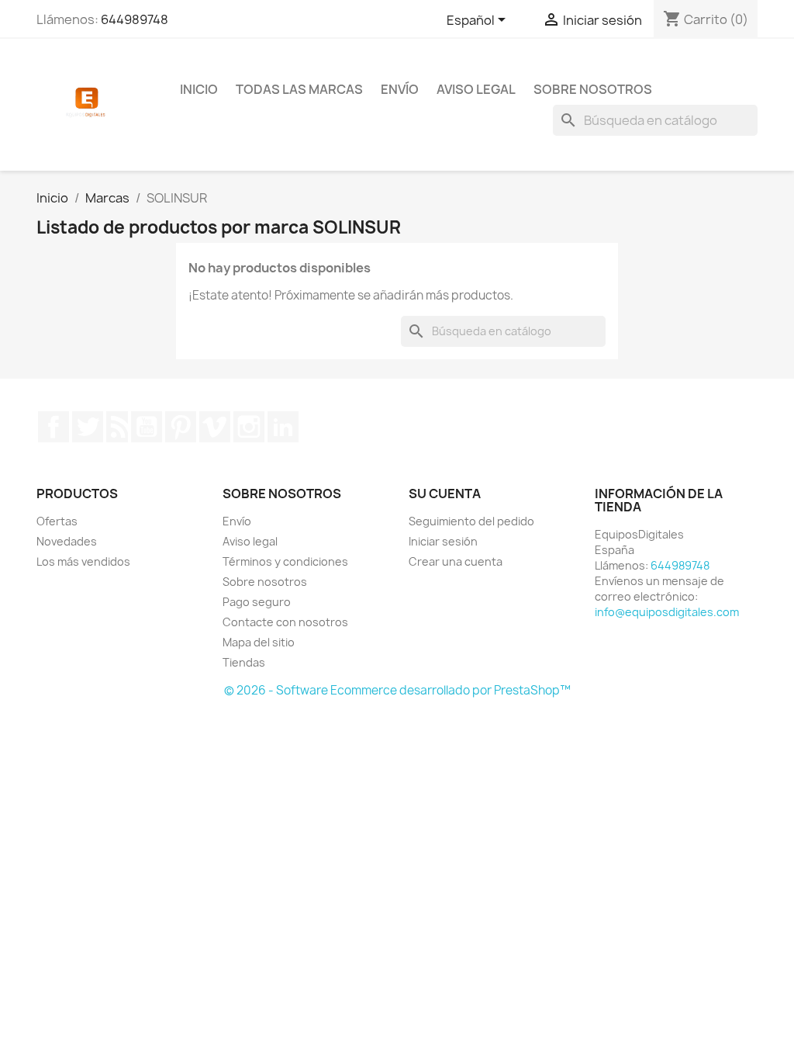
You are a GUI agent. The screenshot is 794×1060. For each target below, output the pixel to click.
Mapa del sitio (259, 642)
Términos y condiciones (285, 561)
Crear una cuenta (455, 561)
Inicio (199, 89)
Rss (117, 426)
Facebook (53, 426)
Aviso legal (476, 89)
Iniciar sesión (443, 541)
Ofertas (57, 521)
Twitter (87, 426)
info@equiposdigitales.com (667, 611)
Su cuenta (445, 493)
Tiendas (244, 662)
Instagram (248, 426)
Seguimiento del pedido (471, 521)
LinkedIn (283, 426)
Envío (400, 89)
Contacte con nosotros (285, 622)
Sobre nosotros (592, 89)
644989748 (134, 19)
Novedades (66, 541)
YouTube (146, 426)
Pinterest (180, 426)
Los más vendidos (83, 561)
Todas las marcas (299, 89)
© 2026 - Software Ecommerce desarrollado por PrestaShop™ (397, 690)
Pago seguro (257, 601)
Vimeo (214, 426)
